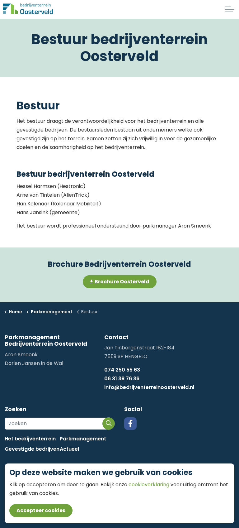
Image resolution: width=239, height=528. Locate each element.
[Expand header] (229, 9)
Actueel (69, 449)
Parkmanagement (83, 438)
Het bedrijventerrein (30, 438)
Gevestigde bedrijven (32, 449)
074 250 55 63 (122, 369)
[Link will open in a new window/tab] (130, 423)
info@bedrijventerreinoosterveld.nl (149, 387)
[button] (108, 423)
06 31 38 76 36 (121, 378)
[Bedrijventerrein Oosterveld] (28, 9)
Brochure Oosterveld (122, 281)
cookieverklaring (150, 484)
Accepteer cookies (40, 510)
